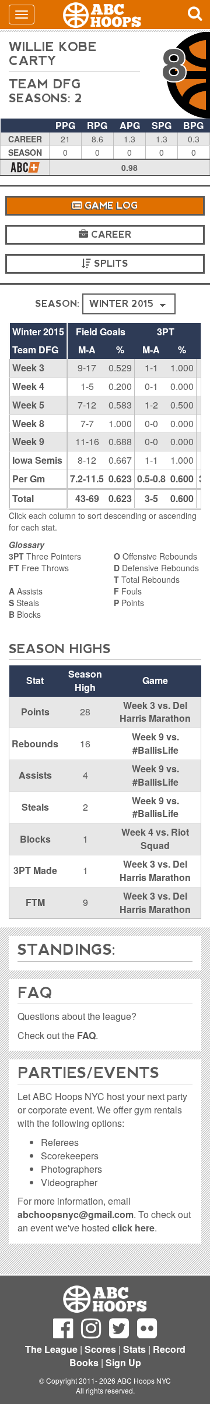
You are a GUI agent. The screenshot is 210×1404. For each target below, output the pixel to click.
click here (133, 1227)
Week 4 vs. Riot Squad (155, 838)
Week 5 (28, 404)
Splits (109, 263)
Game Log (110, 205)
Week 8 (28, 423)
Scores (100, 1349)
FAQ (86, 1035)
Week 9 (28, 441)
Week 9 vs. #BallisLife (155, 743)
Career (109, 234)
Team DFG (45, 84)
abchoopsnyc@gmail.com (76, 1214)
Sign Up (123, 1362)
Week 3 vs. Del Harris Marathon (155, 712)
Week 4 (28, 386)
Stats (134, 1349)
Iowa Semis (37, 460)
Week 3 (28, 367)
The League (51, 1349)
